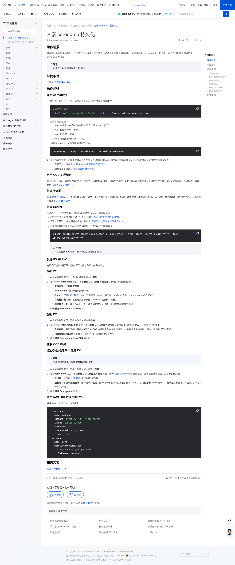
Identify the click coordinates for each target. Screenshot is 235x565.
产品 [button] (43, 5)
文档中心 (7, 14)
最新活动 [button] (34, 5)
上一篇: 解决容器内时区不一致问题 (65, 477)
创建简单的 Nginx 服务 (159, 520)
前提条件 (211, 64)
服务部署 (86, 25)
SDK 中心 (49, 14)
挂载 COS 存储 (215, 90)
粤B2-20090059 (118, 555)
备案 (199, 5)
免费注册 (227, 5)
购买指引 (103, 520)
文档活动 (63, 14)
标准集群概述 (105, 526)
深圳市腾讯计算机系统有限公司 (79, 555)
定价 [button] (62, 5)
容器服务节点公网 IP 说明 (160, 526)
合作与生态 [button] (114, 5)
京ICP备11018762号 (122, 559)
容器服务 (12, 23)
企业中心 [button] (71, 5)
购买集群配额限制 (59, 520)
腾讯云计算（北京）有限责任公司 (80, 559)
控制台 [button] (207, 5)
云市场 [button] (81, 5)
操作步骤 (211, 69)
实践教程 (74, 25)
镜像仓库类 (55, 532)
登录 (215, 5)
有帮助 (57, 494)
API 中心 (35, 14)
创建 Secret (214, 83)
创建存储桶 (214, 80)
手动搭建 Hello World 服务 (63, 526)
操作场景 (211, 59)
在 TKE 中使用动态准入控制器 (21, 41)
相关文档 (211, 94)
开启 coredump (215, 73)
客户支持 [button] (101, 5)
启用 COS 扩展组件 (217, 76)
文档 (193, 5)
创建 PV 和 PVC (216, 87)
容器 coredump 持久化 (18, 37)
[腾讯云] (9, 5)
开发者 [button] (91, 5)
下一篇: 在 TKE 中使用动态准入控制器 (181, 477)
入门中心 (21, 14)
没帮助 (77, 494)
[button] (22, 5)
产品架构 (152, 532)
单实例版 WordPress (109, 532)
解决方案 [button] (52, 5)
